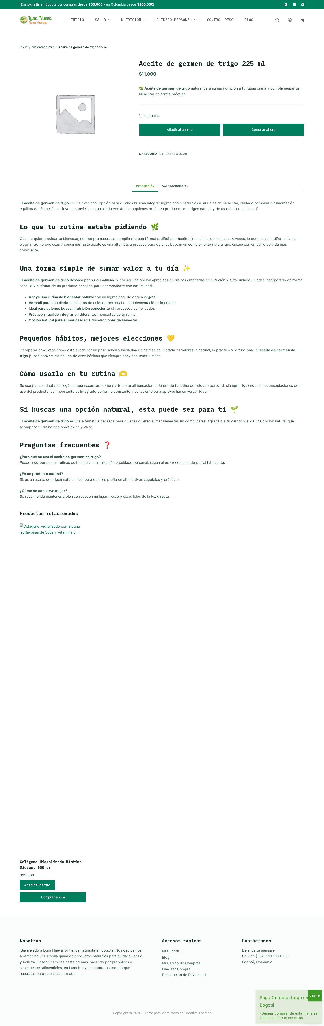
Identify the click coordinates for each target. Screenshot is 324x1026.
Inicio (77, 20)
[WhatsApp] (286, 4)
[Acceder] (290, 20)
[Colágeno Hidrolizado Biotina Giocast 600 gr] (53, 688)
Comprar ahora (263, 129)
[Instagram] (294, 4)
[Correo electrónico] (302, 4)
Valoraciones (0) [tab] (175, 186)
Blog (248, 20)
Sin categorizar (173, 153)
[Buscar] (277, 20)
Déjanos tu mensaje (258, 950)
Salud (100, 20)
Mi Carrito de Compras (181, 963)
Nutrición (131, 20)
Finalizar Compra (176, 969)
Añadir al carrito (180, 129)
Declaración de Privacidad (184, 975)
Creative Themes (197, 1013)
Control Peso (220, 20)
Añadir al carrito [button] (37, 885)
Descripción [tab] (145, 186)
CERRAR (314, 995)
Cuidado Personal (174, 20)
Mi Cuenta (170, 951)
